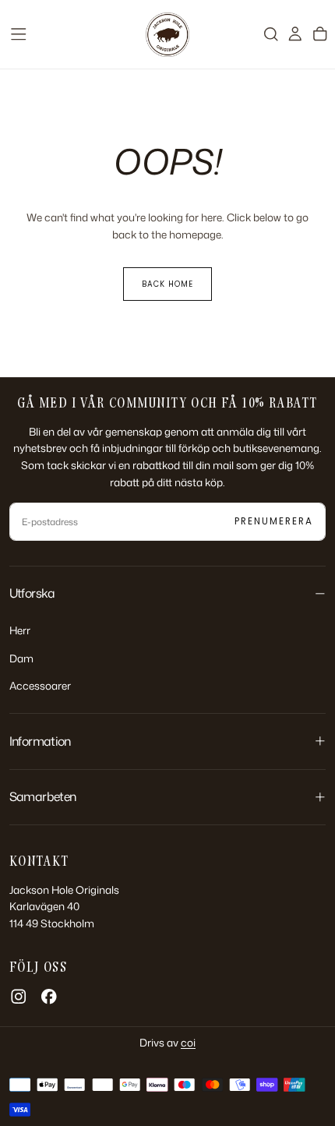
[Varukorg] (320, 34)
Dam (21, 658)
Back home (167, 284)
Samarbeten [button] (42, 796)
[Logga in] (295, 34)
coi (188, 1042)
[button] (18, 34)
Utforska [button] (32, 593)
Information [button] (40, 741)
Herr (19, 630)
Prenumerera (274, 521)
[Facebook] (49, 996)
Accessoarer (40, 685)
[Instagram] (18, 996)
